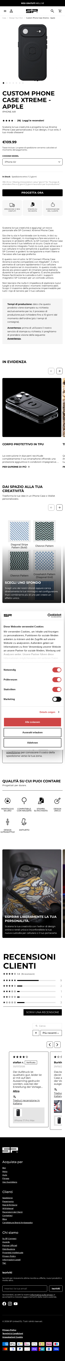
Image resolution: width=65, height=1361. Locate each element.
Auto (4, 1175)
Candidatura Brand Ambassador (17, 1223)
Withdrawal (7, 1208)
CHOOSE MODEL (10, 156)
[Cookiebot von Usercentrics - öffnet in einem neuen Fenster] (47, 616)
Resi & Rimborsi (9, 1205)
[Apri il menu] (5, 11)
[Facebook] (4, 1304)
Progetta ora (32, 192)
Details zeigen (47, 712)
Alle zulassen (32, 722)
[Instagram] (10, 1304)
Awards (6, 1242)
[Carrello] (60, 11)
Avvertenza (14, 338)
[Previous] (50, 1045)
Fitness (5, 1178)
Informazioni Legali (11, 1260)
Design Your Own (16, 18)
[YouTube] (16, 1304)
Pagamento (8, 1201)
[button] (32, 980)
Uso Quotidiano (9, 1182)
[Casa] (32, 11)
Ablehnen (32, 742)
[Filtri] (36, 1033)
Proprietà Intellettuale (12, 1253)
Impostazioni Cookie (12, 1337)
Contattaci (7, 1215)
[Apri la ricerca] (52, 11)
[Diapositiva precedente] (51, 371)
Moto (4, 1171)
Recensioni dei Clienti (12, 1212)
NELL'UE (32, 3)
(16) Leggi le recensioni (30, 120)
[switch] (56, 679)
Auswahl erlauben (32, 732)
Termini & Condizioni (12, 1333)
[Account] (11, 11)
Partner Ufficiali (9, 1245)
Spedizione (7, 1198)
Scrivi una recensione (42, 1012)
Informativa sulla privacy (41, 1294)
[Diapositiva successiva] (59, 371)
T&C (4, 1263)
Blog (4, 1219)
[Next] (57, 1045)
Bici (4, 1168)
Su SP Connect (9, 1238)
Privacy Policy (9, 1256)
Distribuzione (8, 1249)
